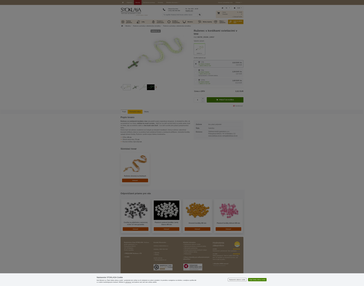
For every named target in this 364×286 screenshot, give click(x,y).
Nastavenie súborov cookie (237, 279)
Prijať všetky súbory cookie (257, 279)
